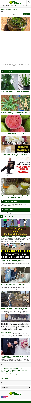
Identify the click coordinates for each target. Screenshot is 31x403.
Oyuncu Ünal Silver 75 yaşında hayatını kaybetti (13, 284)
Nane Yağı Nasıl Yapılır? (14, 9)
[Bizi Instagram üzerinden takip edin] (4, 397)
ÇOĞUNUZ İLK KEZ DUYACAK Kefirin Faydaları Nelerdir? (15, 155)
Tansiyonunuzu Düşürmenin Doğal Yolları (15, 133)
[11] (15, 24)
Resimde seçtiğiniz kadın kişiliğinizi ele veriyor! (13, 236)
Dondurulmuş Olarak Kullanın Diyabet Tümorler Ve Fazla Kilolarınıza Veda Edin (15, 196)
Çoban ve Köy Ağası (6, 332)
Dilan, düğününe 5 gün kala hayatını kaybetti (16, 5)
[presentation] (1, 6)
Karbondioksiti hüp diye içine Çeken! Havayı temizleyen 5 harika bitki (15, 92)
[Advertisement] (15, 47)
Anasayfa (3, 9)
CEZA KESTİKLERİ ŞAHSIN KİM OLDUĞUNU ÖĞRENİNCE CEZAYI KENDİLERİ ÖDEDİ (12, 261)
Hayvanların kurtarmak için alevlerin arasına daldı (14, 308)
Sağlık (7, 9)
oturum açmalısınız (16, 213)
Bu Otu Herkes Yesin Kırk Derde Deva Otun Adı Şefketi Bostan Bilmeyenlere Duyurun (15, 113)
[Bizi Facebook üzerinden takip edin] (2, 397)
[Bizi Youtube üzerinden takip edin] (7, 397)
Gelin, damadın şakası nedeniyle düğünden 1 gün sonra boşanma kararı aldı (15, 356)
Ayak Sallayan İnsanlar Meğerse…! (15, 175)
